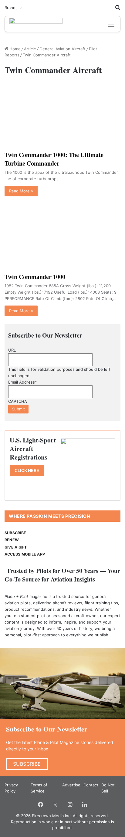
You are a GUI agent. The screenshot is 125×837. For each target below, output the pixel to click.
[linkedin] (84, 804)
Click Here (27, 470)
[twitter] (55, 804)
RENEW (12, 540)
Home (14, 48)
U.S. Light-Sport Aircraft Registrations (33, 448)
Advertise (71, 784)
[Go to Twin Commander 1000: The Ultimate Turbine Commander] (62, 115)
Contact (90, 784)
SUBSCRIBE (15, 533)
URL (12, 350)
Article (30, 48)
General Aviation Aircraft (62, 48)
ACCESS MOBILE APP (25, 554)
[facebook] (40, 804)
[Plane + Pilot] (35, 24)
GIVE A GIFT (16, 547)
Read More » (21, 190)
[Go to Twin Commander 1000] (62, 237)
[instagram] (69, 804)
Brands (11, 7)
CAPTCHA (17, 401)
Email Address (22, 382)
